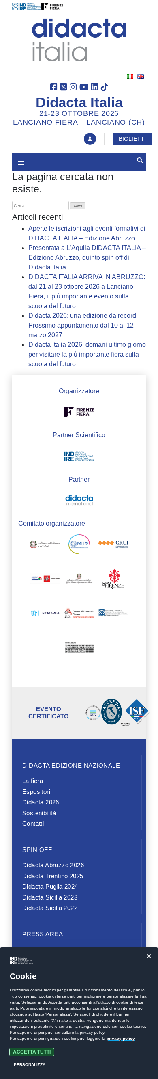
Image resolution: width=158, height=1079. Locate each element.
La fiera (32, 780)
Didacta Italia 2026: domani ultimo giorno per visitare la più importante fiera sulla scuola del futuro (87, 354)
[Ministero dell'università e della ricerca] (79, 546)
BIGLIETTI (132, 139)
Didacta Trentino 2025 (52, 875)
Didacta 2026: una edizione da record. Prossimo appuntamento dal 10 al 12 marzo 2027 (83, 325)
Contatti (33, 823)
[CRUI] (113, 546)
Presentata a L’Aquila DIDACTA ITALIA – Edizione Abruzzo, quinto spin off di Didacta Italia (87, 257)
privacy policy (121, 1038)
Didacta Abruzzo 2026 (53, 865)
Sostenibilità (39, 813)
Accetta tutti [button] (32, 1052)
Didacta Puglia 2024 (50, 886)
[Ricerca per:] (40, 205)
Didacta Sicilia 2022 (49, 907)
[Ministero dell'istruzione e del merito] (45, 546)
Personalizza (29, 1064)
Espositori (36, 791)
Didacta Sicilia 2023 (49, 897)
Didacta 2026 (40, 802)
